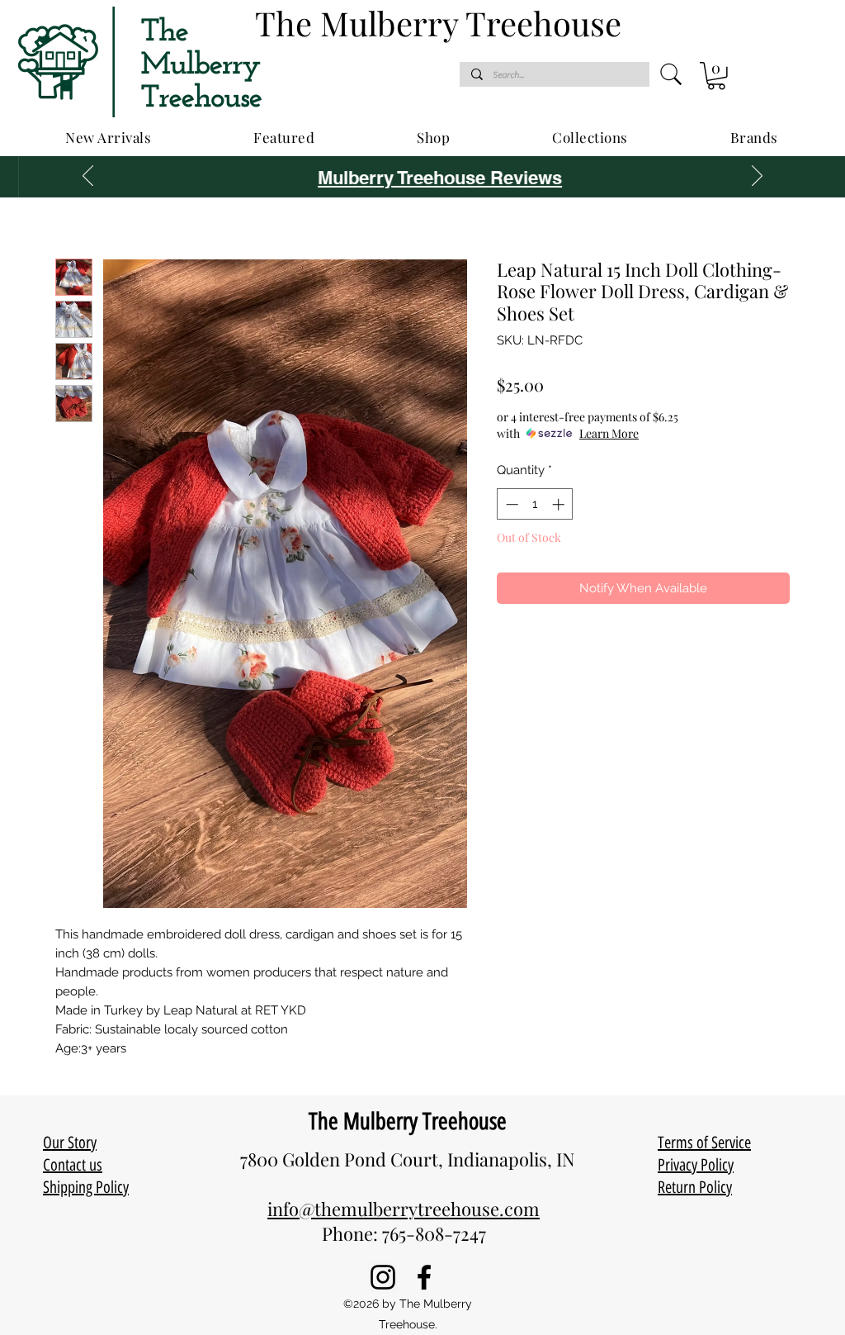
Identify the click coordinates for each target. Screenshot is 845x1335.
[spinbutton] (535, 504)
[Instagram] (382, 1277)
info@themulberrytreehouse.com (403, 1208)
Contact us (72, 1165)
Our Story (70, 1142)
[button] (716, 76)
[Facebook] (424, 1277)
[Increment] (560, 504)
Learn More (609, 433)
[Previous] (88, 176)
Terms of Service (704, 1142)
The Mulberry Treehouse (408, 1121)
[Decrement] (510, 504)
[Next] (757, 176)
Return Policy (695, 1187)
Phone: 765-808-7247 (404, 1233)
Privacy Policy (696, 1165)
